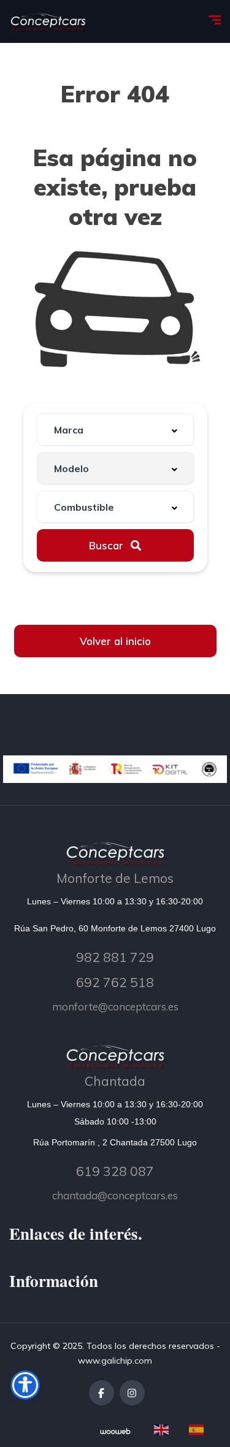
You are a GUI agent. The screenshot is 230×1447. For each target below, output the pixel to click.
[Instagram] (132, 1392)
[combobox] (115, 429)
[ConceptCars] (47, 21)
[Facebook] (101, 1392)
